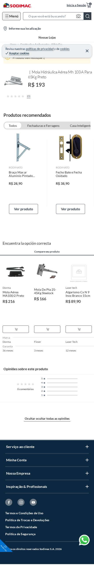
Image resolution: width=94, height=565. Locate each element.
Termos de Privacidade (21, 527)
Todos (13, 125)
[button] (58, 16)
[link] (23, 173)
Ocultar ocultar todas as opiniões (47, 418)
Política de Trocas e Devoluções (27, 520)
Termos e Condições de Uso (24, 513)
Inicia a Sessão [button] (76, 5)
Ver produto (23, 209)
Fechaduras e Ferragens (43, 125)
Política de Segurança (20, 534)
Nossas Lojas (47, 37)
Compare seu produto (47, 251)
